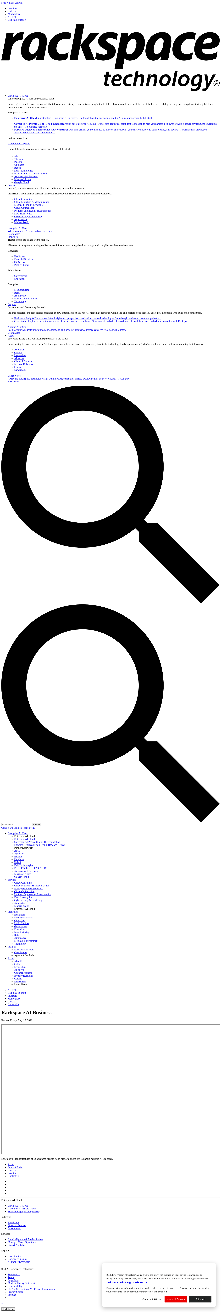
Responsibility (15, 1286)
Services (12, 185)
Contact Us (7, 827)
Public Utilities (21, 265)
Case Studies (102, 321)
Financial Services (23, 259)
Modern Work (21, 222)
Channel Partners (23, 361)
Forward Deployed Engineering (24, 1211)
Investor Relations (23, 364)
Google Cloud (21, 182)
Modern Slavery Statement (21, 1283)
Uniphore (19, 164)
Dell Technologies (23, 170)
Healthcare (19, 256)
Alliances (19, 358)
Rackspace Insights (87, 318)
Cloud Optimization (24, 207)
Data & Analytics (23, 213)
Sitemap (12, 1294)
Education (19, 278)
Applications (20, 219)
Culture (18, 352)
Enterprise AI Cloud (18, 95)
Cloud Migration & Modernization (31, 202)
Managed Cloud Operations (28, 204)
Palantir (18, 162)
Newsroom (20, 370)
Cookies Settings (151, 1299)
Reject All (200, 1299)
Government (20, 276)
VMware (18, 159)
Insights (12, 304)
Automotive (20, 295)
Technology (20, 301)
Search (36, 824)
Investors (12, 1173)
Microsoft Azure (22, 179)
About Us (19, 349)
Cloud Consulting (23, 199)
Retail (17, 292)
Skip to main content (11, 2)
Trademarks (14, 1274)
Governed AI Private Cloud (22, 1208)
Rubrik (17, 167)
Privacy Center (15, 1292)
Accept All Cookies (176, 1299)
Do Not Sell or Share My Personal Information (31, 1289)
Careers (18, 367)
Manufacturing (21, 289)
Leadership (20, 355)
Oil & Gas (19, 262)
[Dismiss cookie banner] (211, 1269)
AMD (17, 156)
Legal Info (13, 1280)
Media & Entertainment (26, 298)
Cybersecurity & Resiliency (28, 216)
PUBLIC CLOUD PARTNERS (30, 173)
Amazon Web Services (26, 176)
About (11, 335)
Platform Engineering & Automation (32, 210)
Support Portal (15, 1167)
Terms (11, 1277)
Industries (13, 236)
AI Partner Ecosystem (19, 143)
